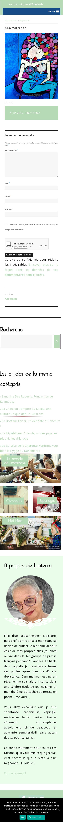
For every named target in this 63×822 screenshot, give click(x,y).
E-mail (8, 196)
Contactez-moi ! (15, 773)
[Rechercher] (57, 341)
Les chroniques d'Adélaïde (25, 4)
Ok (22, 817)
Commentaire (11, 150)
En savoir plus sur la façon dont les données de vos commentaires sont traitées (31, 270)
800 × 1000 (32, 113)
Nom (7, 183)
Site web (8, 209)
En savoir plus (36, 817)
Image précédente (11, 21)
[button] (51, 11)
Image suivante (25, 21)
